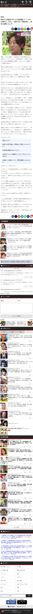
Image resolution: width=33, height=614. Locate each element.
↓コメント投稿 (29, 265)
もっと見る (16, 527)
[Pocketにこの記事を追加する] (22, 29)
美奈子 (28, 261)
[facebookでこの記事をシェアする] (12, 29)
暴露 (18, 587)
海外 (18, 591)
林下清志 (13, 261)
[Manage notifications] (2, 611)
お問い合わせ (22, 606)
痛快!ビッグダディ (20, 261)
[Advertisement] (16, 11)
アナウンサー (3, 584)
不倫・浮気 (3, 580)
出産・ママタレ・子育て (22, 584)
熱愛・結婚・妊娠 (21, 570)
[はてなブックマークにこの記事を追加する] (19, 29)
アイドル (19, 577)
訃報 (2, 591)
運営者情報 (12, 606)
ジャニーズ (3, 573)
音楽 (18, 573)
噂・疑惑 (19, 566)
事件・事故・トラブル (5, 566)
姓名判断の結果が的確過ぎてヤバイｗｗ (18, 429)
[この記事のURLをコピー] (28, 29)
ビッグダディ (6, 261)
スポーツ (2, 577)
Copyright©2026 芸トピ (16, 611)
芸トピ (4, 2)
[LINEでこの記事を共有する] (25, 29)
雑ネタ (2, 16)
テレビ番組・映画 (4, 570)
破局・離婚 (19, 580)
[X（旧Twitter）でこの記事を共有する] (15, 29)
